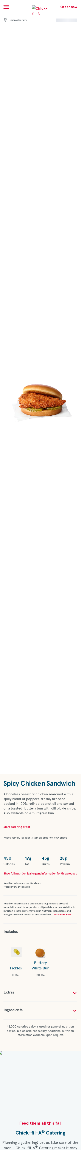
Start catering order (16, 826)
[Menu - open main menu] (6, 6)
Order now (68, 7)
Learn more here (62, 914)
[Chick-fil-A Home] (40, 13)
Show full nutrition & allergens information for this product (39, 873)
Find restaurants (17, 20)
